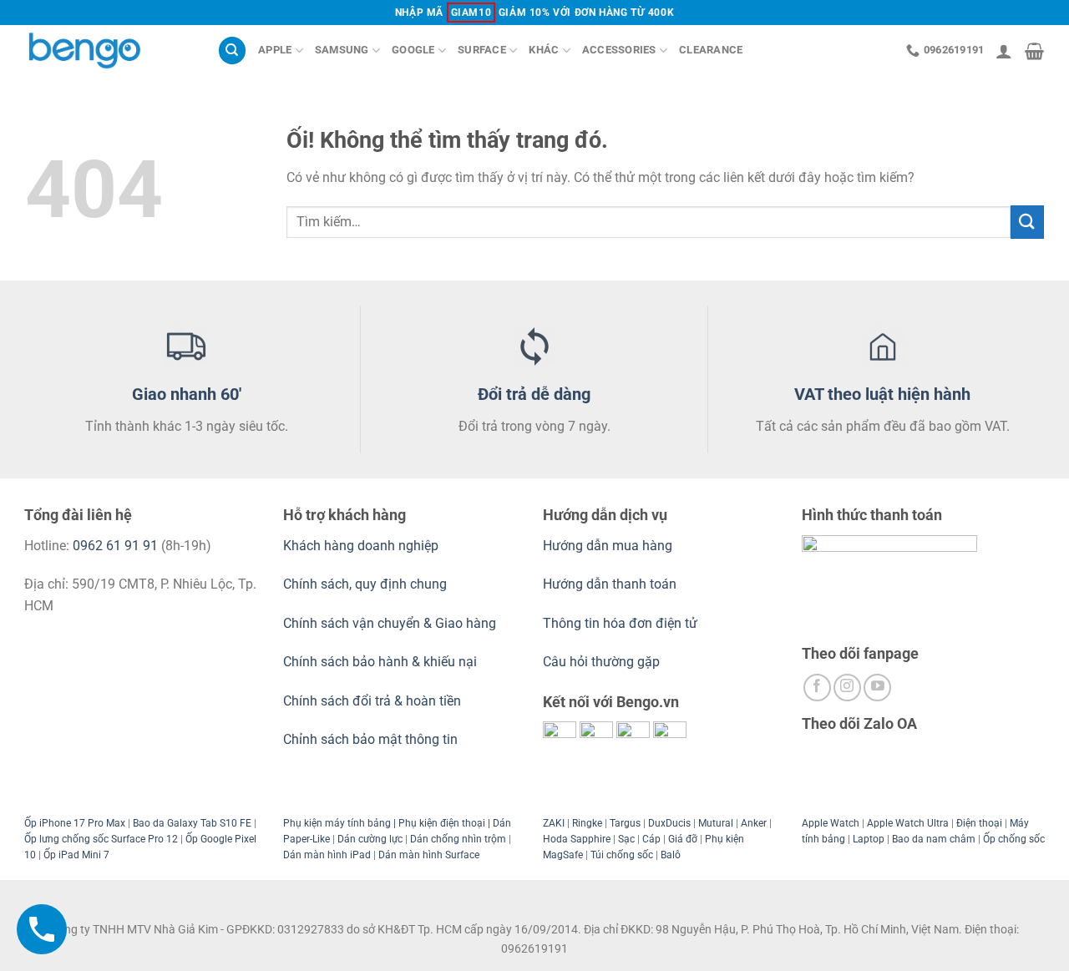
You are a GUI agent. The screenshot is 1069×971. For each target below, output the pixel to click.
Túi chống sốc (621, 855)
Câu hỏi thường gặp (601, 662)
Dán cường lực (370, 839)
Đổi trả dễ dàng (534, 394)
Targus (625, 823)
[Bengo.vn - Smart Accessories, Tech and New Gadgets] (108, 50)
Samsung (342, 49)
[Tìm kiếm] (232, 50)
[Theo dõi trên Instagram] (847, 687)
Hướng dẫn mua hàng (609, 546)
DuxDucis (669, 823)
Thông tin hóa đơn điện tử (620, 623)
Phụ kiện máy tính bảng (337, 823)
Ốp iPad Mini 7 (76, 855)
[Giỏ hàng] (1034, 51)
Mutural (715, 823)
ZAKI (554, 823)
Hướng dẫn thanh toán (609, 584)
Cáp (651, 839)
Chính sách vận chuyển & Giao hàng (389, 623)
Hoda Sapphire (576, 839)
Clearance (710, 49)
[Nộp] (1027, 221)
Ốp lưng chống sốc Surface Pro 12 (101, 839)
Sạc (626, 839)
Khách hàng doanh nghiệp (360, 546)
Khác (544, 49)
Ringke (587, 823)
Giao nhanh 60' (186, 394)
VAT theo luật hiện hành (882, 394)
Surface (482, 49)
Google (413, 49)
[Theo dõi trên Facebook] (817, 687)
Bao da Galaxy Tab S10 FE (192, 823)
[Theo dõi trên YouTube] (877, 687)
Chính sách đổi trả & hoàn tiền (372, 701)
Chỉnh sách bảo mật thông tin (370, 739)
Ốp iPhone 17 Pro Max (74, 823)
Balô (671, 855)
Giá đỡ (682, 839)
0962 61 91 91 (115, 546)
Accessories (619, 49)
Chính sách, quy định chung (365, 584)
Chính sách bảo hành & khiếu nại (380, 662)
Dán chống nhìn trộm (458, 839)
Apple (274, 49)
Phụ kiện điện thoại (440, 823)
